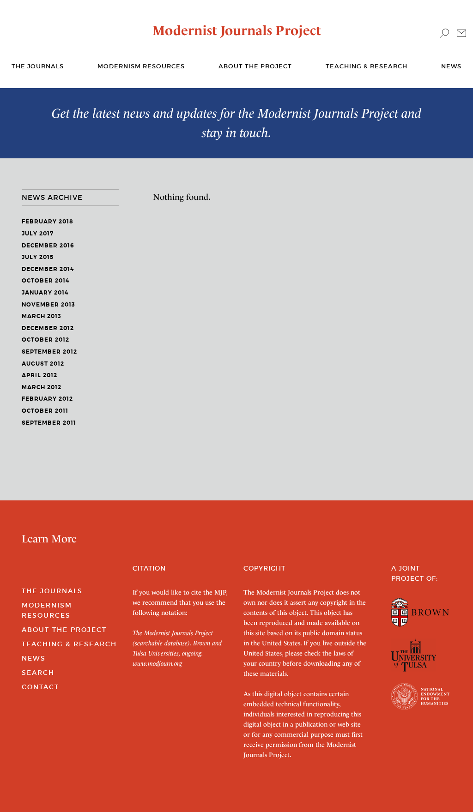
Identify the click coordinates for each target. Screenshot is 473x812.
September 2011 (49, 423)
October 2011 (45, 411)
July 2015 (38, 257)
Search (38, 672)
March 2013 (41, 316)
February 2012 (47, 399)
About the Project (255, 66)
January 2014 (45, 292)
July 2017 (38, 233)
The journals (38, 66)
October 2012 (45, 339)
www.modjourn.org (157, 663)
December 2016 (48, 245)
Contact (40, 687)
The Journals (52, 591)
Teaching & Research (366, 66)
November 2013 (48, 304)
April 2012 (39, 375)
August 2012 (43, 363)
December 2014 (48, 269)
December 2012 (48, 328)
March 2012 (41, 387)
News (451, 66)
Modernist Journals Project (236, 30)
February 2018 (47, 221)
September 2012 (49, 351)
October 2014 (45, 280)
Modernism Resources (141, 66)
